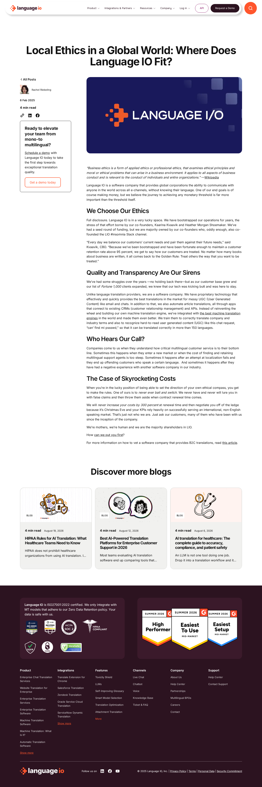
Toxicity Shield (103, 677)
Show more (27, 752)
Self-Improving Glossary (109, 690)
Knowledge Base (143, 697)
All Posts (29, 79)
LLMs (98, 684)
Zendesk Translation (70, 694)
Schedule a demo (37, 153)
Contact (175, 711)
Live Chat (138, 677)
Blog (29, 515)
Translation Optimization (109, 704)
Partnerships (178, 690)
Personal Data (206, 771)
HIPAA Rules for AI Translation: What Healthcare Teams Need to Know (55, 540)
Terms (192, 771)
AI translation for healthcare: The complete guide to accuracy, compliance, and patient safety (202, 543)
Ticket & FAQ (140, 704)
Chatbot (137, 684)
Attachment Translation (108, 711)
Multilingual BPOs (181, 697)
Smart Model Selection (108, 697)
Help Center (178, 684)
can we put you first (108, 435)
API (202, 8)
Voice (136, 690)
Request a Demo (225, 8)
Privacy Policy (178, 771)
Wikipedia (211, 177)
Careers (175, 704)
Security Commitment (229, 771)
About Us (176, 677)
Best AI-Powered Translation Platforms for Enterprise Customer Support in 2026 (128, 543)
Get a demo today (43, 182)
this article (229, 443)
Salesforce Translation (71, 687)
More (98, 718)
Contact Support (218, 684)
